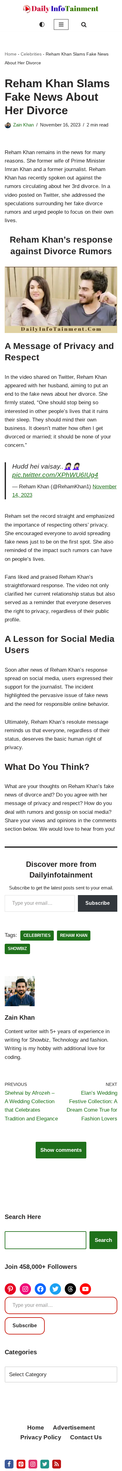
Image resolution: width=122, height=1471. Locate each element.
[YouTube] (85, 1289)
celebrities (37, 935)
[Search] (84, 24)
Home (11, 53)
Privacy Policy (40, 1437)
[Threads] (70, 1289)
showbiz (17, 948)
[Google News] (56, 1464)
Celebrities (31, 53)
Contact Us (86, 1437)
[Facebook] (40, 1289)
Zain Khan (23, 124)
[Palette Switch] (41, 24)
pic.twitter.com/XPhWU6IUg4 (55, 475)
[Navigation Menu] (61, 24)
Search (103, 1240)
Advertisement (74, 1427)
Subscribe (97, 903)
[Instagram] (25, 1289)
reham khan (73, 935)
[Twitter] (55, 1289)
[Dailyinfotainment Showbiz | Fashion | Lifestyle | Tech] (61, 8)
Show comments (61, 1150)
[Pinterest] (10, 1289)
